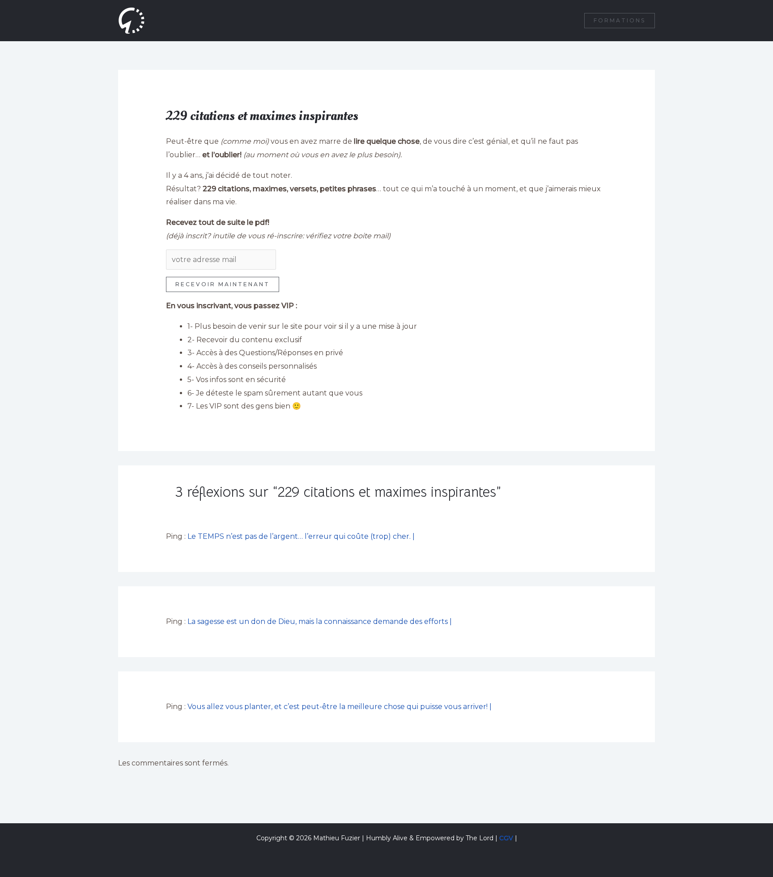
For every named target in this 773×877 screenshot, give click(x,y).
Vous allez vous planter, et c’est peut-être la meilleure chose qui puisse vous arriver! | (339, 706)
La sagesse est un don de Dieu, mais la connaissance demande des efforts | (319, 621)
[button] (619, 20)
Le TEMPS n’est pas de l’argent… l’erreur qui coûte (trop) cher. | (301, 536)
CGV (506, 838)
